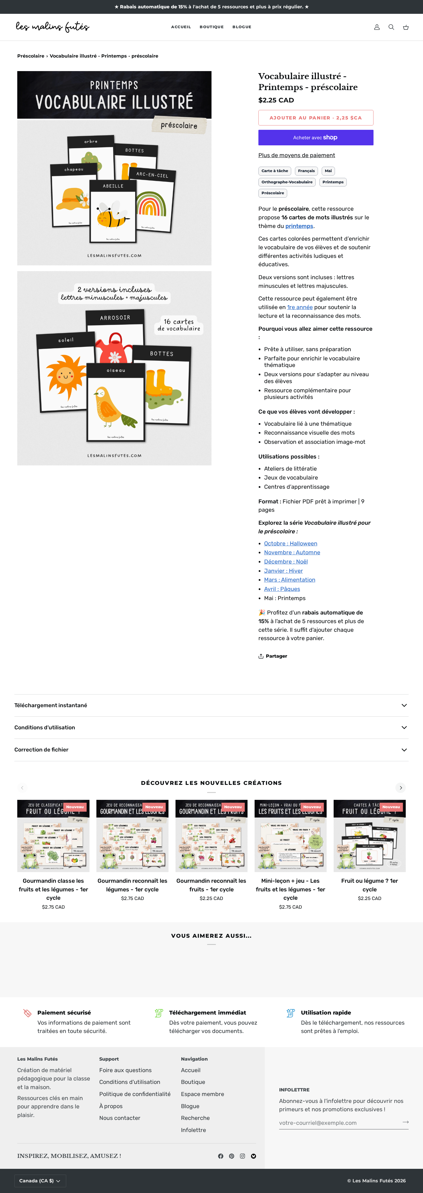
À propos (111, 1106)
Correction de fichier (41, 749)
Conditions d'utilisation (44, 727)
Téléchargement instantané (50, 705)
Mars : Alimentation (289, 579)
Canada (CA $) (36, 1181)
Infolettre (193, 1130)
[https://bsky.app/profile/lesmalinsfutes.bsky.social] (253, 1156)
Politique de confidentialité (135, 1094)
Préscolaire (30, 56)
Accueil (191, 1070)
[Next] (400, 788)
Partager (276, 656)
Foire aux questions (125, 1070)
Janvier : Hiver (283, 570)
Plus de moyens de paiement (296, 155)
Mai (328, 171)
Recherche (195, 1117)
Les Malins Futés (372, 1181)
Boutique (193, 1081)
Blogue (190, 1106)
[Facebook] (220, 1156)
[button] (211, 27)
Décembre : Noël (286, 561)
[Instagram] (242, 1156)
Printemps (333, 182)
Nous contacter (119, 1117)
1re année (300, 307)
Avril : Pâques (282, 588)
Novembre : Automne (292, 552)
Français (306, 171)
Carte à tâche (275, 171)
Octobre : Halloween (290, 543)
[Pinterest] (231, 1156)
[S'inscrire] (404, 1122)
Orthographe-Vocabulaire (287, 182)
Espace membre (202, 1094)
